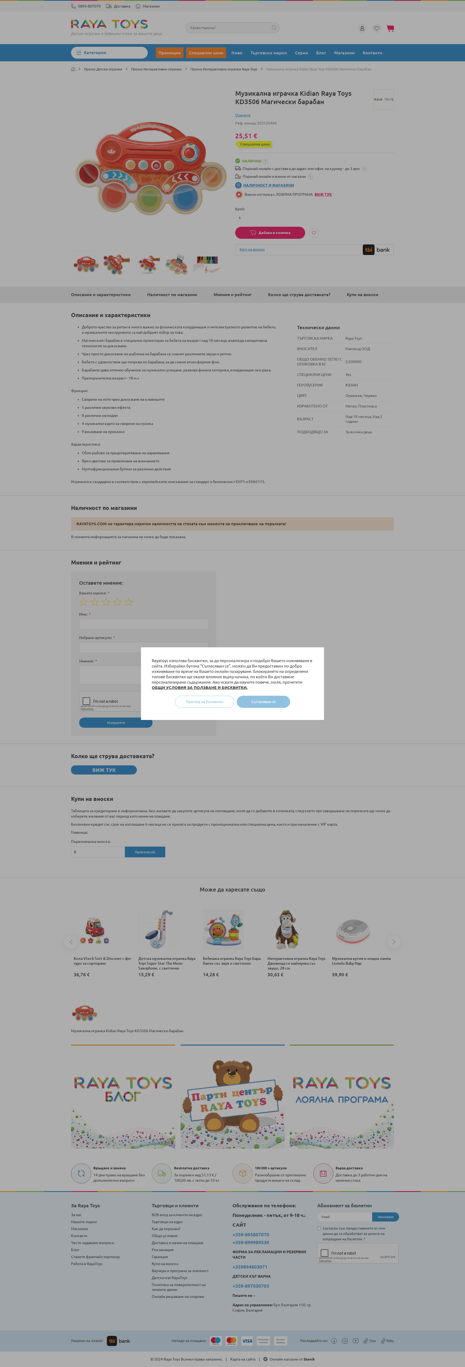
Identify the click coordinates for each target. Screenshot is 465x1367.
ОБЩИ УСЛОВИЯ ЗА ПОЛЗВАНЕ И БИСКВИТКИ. (200, 687)
